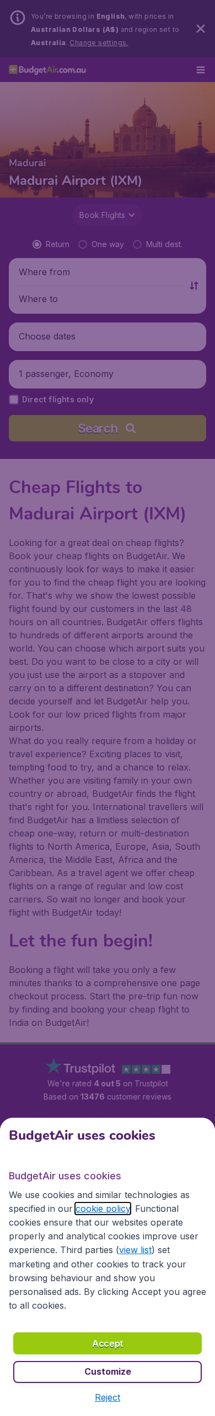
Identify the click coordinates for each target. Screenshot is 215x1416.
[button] (107, 1397)
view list (135, 1249)
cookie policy (103, 1208)
